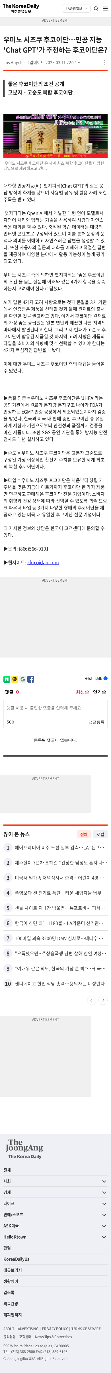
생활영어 (10, 1281)
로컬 (100, 834)
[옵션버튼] (104, 62)
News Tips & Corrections (53, 1336)
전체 (84, 834)
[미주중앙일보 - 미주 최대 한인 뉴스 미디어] (21, 8)
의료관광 (10, 1303)
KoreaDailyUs (16, 1259)
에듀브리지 (12, 1270)
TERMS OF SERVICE (86, 1328)
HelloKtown (14, 1236)
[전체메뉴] (105, 8)
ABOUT (8, 1328)
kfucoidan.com (43, 562)
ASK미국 (11, 1225)
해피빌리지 (12, 1314)
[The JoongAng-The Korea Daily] (24, 1149)
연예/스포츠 (13, 1214)
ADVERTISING (28, 1328)
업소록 (9, 1292)
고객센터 (25, 1336)
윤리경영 (9, 1336)
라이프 (9, 1203)
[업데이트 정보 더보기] (55, 62)
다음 (103, 1000)
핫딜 (7, 1248)
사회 (7, 1181)
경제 (7, 1192)
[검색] (96, 8)
